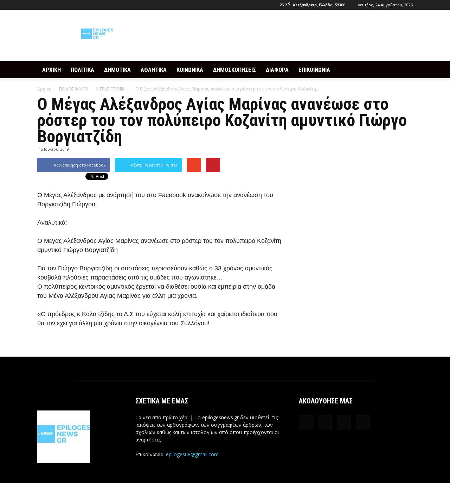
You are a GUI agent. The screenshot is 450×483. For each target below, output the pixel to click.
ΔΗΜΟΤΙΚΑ (117, 69)
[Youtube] (77, 5)
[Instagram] (54, 5)
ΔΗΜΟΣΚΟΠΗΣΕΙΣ (234, 69)
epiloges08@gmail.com (192, 454)
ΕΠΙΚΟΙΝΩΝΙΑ (314, 69)
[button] (404, 69)
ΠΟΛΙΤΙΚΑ (82, 69)
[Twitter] (65, 5)
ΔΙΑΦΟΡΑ (277, 69)
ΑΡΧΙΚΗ (51, 69)
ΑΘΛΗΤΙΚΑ (154, 69)
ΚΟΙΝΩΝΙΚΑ (189, 69)
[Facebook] (42, 5)
